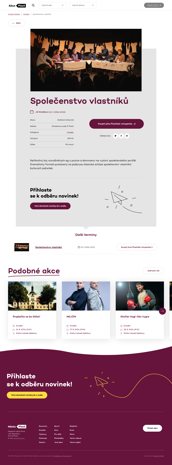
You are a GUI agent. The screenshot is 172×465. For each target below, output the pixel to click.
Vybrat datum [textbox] (78, 5)
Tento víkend (75, 438)
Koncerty (43, 426)
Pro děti (57, 434)
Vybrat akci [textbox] (47, 5)
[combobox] (53, 5)
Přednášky (59, 438)
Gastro (42, 442)
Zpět (18, 23)
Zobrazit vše (153, 270)
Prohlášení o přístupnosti (62, 456)
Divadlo (70, 132)
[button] (32, 5)
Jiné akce (58, 442)
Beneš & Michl (158, 456)
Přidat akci (152, 428)
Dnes (72, 430)
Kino (56, 430)
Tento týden (75, 442)
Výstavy (42, 434)
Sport (56, 426)
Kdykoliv (73, 426)
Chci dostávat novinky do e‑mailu (50, 206)
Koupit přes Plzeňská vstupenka (136, 247)
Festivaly (43, 438)
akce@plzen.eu (19, 438)
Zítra (72, 434)
